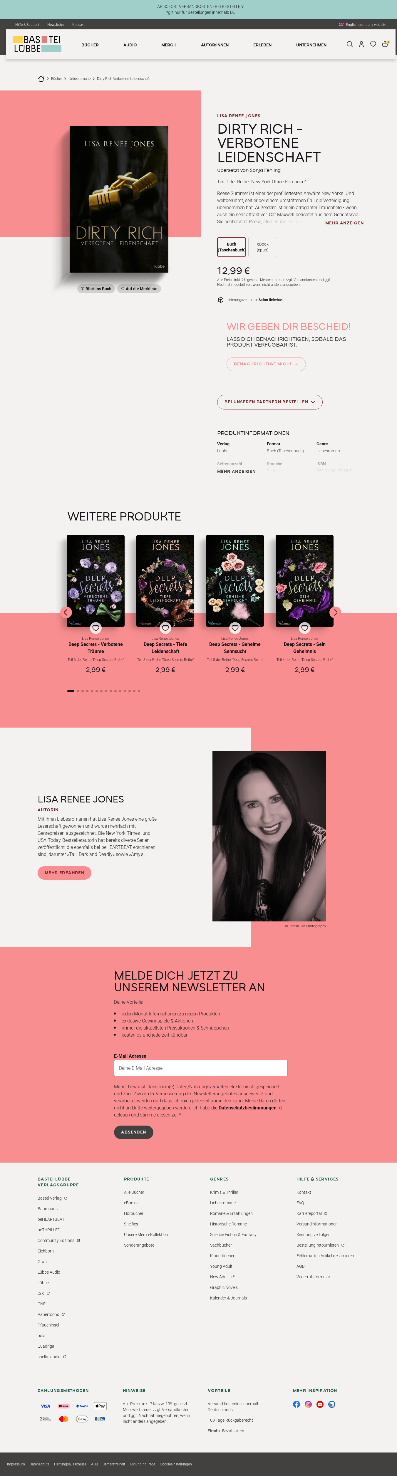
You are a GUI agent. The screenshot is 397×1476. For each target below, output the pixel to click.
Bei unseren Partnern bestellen (266, 402)
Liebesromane (79, 79)
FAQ (300, 1202)
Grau (42, 1261)
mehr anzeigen (344, 223)
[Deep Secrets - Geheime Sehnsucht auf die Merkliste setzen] (235, 581)
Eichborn (46, 1251)
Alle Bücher (134, 1192)
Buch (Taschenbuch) (232, 247)
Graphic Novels (224, 1287)
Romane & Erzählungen (231, 1213)
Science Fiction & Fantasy (233, 1234)
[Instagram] (308, 1404)
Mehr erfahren (64, 873)
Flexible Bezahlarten (226, 1430)
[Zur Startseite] (41, 78)
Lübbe (222, 451)
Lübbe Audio (49, 1272)
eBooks (131, 1202)
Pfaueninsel (48, 1325)
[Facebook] (296, 1404)
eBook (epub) (263, 247)
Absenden (133, 1132)
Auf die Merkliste (140, 289)
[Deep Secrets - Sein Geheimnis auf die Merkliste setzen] (305, 581)
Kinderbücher (222, 1255)
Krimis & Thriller (224, 1192)
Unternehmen (311, 45)
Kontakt (78, 25)
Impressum (16, 1464)
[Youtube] (320, 1404)
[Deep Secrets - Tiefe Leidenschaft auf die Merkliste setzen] (165, 581)
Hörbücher (133, 1213)
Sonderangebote (139, 1245)
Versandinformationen (317, 1224)
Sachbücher (221, 1245)
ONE (42, 1304)
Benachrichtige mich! (263, 364)
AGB (301, 1266)
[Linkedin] (331, 1404)
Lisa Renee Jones (238, 116)
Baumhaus (48, 1208)
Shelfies (131, 1224)
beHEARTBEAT (51, 1219)
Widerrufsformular (313, 1277)
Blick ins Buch (98, 288)
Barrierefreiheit (114, 1464)
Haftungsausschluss (70, 1464)
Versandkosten (305, 280)
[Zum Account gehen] (361, 44)
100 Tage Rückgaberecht (230, 1420)
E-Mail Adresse (130, 1056)
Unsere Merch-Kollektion (146, 1234)
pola (42, 1335)
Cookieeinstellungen (176, 1464)
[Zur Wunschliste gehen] (373, 44)
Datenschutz (39, 1464)
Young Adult (221, 1266)
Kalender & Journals (228, 1298)
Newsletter (55, 25)
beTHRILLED (49, 1230)
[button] (96, 606)
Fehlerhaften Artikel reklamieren (325, 1255)
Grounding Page (142, 1464)
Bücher (56, 79)
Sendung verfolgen (314, 1234)
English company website (366, 25)
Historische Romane (228, 1224)
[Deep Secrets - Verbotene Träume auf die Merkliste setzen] (96, 581)
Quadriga (46, 1346)
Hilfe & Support (27, 25)
